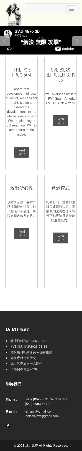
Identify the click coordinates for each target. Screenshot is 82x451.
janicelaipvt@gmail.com (42, 416)
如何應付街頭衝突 (23, 357)
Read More (21, 152)
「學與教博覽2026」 (25, 369)
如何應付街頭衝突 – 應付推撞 (31, 352)
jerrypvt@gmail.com (39, 411)
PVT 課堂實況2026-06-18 (28, 346)
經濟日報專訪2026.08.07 (28, 340)
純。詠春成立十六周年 (26, 363)
